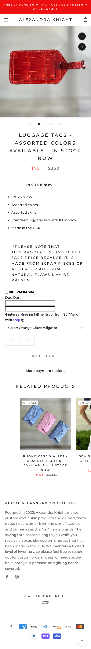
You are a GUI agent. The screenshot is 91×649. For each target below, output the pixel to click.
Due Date (13, 298)
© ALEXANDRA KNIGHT (45, 596)
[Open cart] (85, 20)
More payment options (45, 371)
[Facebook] (6, 576)
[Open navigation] (6, 19)
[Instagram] (17, 576)
